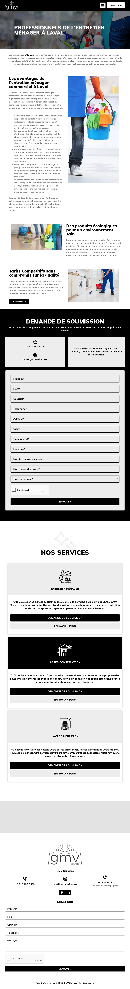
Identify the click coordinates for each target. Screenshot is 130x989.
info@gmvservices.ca (35, 359)
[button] (102, 5)
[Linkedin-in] (68, 892)
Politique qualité (86, 983)
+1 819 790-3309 (35, 347)
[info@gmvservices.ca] (35, 355)
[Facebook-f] (62, 892)
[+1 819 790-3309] (35, 342)
